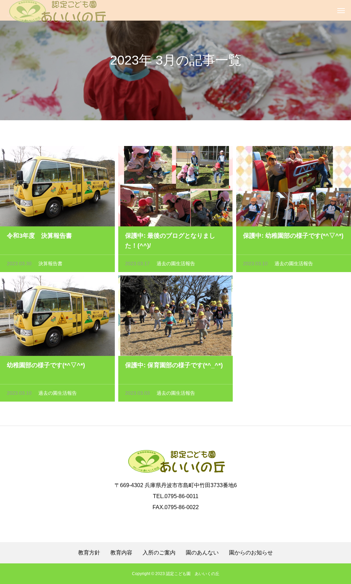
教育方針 (89, 552)
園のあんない (202, 552)
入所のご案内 (159, 552)
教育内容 (121, 552)
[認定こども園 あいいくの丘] (56, 10)
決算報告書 (50, 263)
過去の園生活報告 (176, 263)
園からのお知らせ (251, 552)
